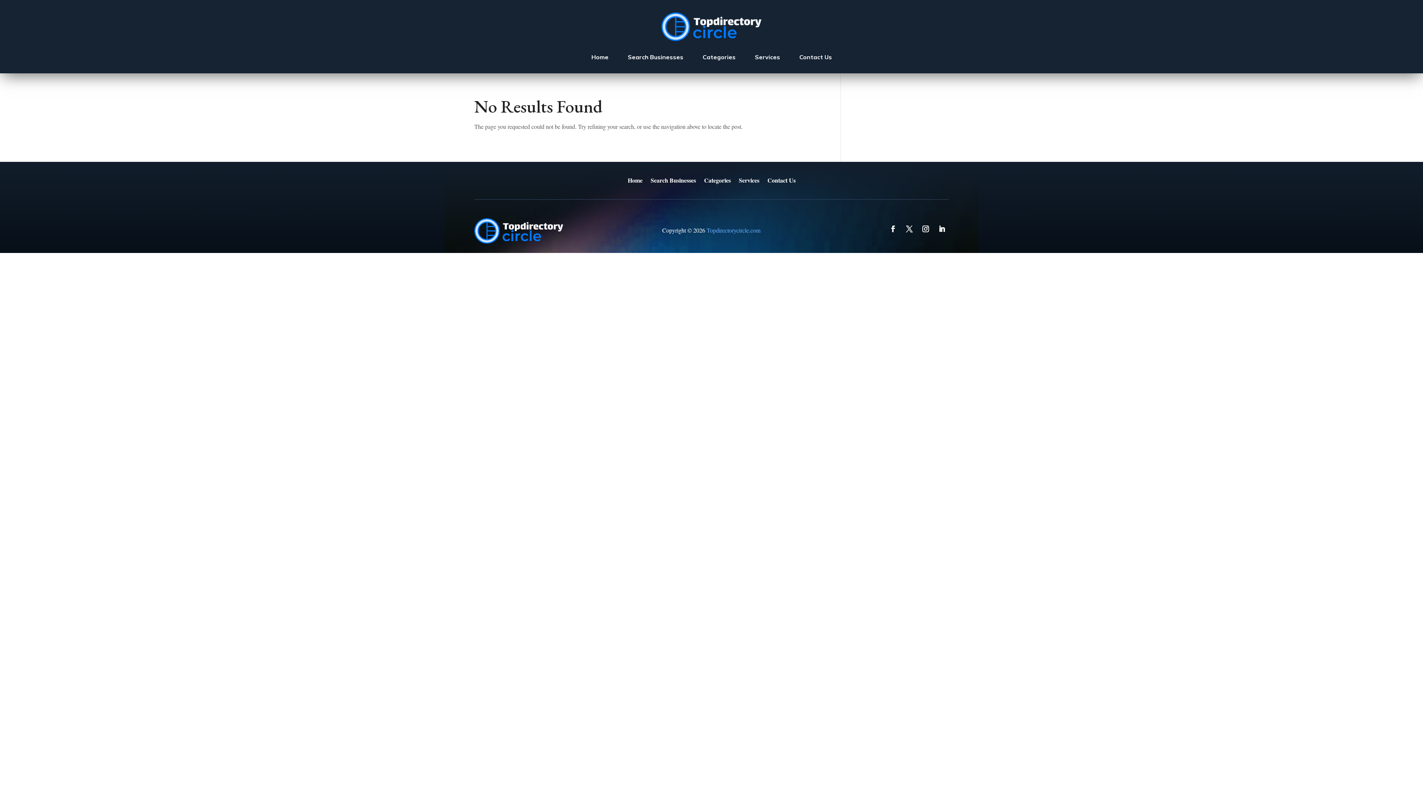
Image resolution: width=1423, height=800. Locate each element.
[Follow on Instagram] (925, 229)
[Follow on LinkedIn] (942, 229)
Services (767, 57)
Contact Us (815, 57)
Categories (719, 57)
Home (599, 57)
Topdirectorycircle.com (733, 230)
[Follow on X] (909, 229)
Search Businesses (655, 57)
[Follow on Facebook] (893, 229)
